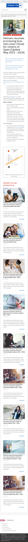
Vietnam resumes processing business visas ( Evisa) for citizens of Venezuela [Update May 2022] (13, 204)
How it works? (10, 1)
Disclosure (4, 523)
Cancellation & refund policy (9, 530)
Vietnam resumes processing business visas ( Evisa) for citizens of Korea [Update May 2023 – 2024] (13, 457)
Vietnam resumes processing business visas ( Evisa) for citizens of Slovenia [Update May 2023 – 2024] (14, 67)
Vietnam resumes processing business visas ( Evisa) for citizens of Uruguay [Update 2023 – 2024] (13, 275)
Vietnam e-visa (7, 34)
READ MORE (21, 219)
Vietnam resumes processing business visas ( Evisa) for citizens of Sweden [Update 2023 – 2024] (13, 421)
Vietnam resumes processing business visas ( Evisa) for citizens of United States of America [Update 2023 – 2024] (13, 312)
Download (16, 1)
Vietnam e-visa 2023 (17, 34)
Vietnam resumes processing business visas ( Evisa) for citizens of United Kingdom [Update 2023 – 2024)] (14, 350)
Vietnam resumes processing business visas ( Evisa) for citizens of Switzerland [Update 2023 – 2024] (13, 385)
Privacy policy (5, 527)
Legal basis (5, 525)
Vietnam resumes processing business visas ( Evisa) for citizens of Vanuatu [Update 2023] (14, 60)
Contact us (3, 1)
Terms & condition (6, 529)
